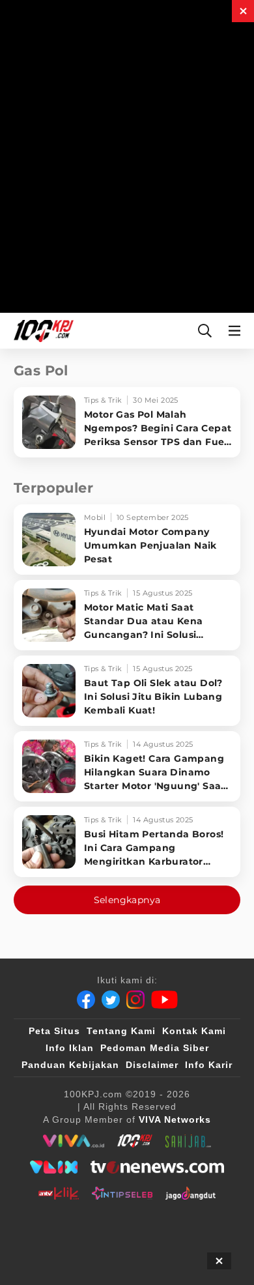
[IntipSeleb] (122, 1193)
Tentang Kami (121, 1031)
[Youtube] (164, 999)
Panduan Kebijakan (70, 1065)
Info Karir (209, 1065)
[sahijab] (188, 1141)
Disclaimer (152, 1065)
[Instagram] (135, 999)
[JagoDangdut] (190, 1193)
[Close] (243, 11)
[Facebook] (86, 999)
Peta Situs (54, 1031)
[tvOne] (157, 1167)
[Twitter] (111, 999)
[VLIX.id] (54, 1167)
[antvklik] (58, 1193)
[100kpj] (134, 1141)
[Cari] (205, 331)
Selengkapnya (127, 900)
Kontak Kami (194, 1031)
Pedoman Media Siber (154, 1048)
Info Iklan (70, 1048)
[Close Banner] (219, 1260)
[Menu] (237, 331)
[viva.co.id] (73, 1141)
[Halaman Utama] (41, 331)
